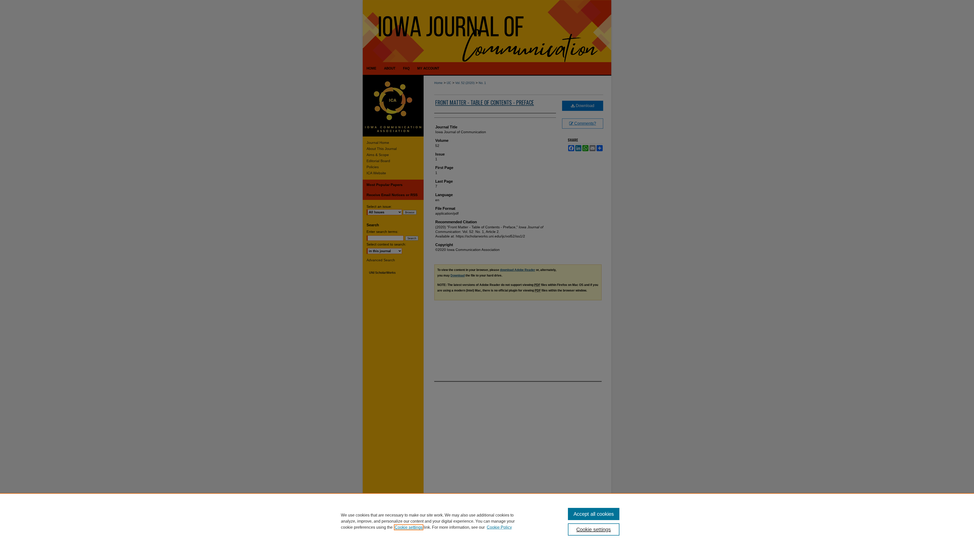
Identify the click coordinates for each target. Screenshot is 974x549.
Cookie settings (409, 527)
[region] (487, 521)
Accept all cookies (593, 514)
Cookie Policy (499, 527)
